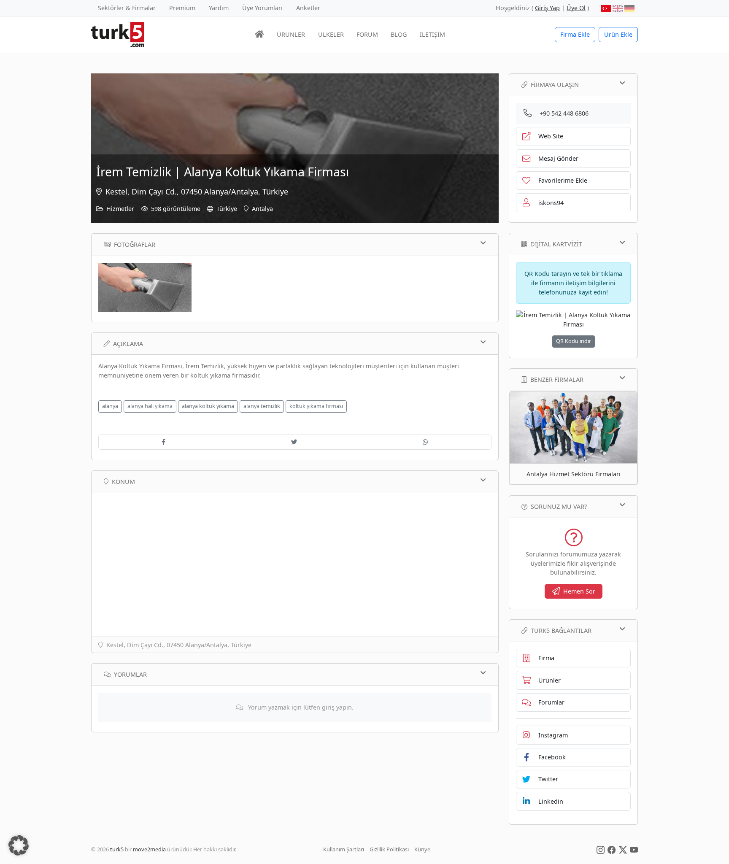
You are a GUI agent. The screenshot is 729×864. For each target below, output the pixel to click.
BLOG (399, 34)
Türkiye (226, 209)
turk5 (117, 849)
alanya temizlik (261, 406)
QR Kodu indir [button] (573, 341)
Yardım (219, 8)
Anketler (308, 8)
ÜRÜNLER (291, 34)
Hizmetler (120, 209)
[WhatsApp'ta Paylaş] (425, 442)
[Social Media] (601, 849)
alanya (110, 406)
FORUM (367, 34)
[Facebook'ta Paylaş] (163, 442)
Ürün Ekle (618, 34)
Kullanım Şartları (343, 849)
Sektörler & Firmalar (127, 8)
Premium (182, 8)
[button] (18, 845)
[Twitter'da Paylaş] (294, 442)
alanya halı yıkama (150, 406)
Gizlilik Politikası (389, 849)
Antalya (262, 209)
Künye (422, 849)
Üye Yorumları (262, 8)
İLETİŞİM (432, 34)
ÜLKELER (331, 34)
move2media (149, 849)
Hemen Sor (579, 591)
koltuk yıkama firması (316, 406)
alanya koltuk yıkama (208, 406)
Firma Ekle (575, 34)
